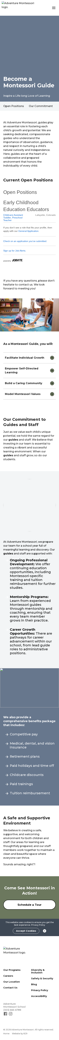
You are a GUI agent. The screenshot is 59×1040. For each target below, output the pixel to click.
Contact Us (10, 987)
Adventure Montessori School (14, 1005)
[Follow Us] (5, 1015)
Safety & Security (42, 978)
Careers (8, 976)
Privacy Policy (38, 925)
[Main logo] (17, 953)
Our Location (11, 981)
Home (6, 1033)
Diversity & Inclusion (38, 971)
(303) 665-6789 (12, 1009)
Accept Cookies (26, 930)
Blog (34, 984)
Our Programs (11, 970)
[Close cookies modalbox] (44, 931)
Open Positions (13, 106)
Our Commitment (41, 106)
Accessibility (39, 996)
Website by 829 (19, 1033)
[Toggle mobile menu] (53, 8)
